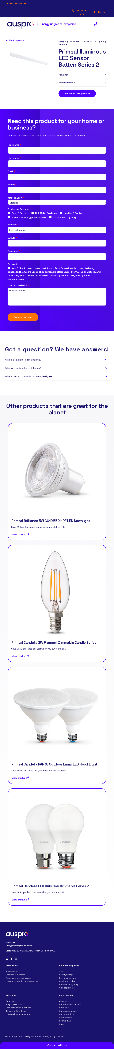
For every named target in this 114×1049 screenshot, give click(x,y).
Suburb (12, 237)
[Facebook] (99, 12)
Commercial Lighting (64, 217)
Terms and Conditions (16, 1011)
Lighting (62, 44)
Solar (61, 971)
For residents (12, 971)
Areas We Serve (66, 1017)
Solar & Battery (20, 213)
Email (11, 171)
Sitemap (60, 1036)
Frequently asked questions (18, 1007)
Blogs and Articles (14, 1004)
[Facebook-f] (12, 958)
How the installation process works (22, 981)
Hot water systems (67, 978)
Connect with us (23, 317)
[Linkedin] (94, 12)
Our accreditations (68, 1011)
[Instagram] (104, 12)
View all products (67, 988)
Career (62, 1024)
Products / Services (19, 209)
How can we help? (18, 285)
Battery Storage (66, 974)
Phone (12, 184)
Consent (13, 264)
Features (63, 74)
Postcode (14, 251)
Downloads (11, 1001)
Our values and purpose (69, 1004)
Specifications (66, 82)
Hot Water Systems (46, 213)
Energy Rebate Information (18, 1014)
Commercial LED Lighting (94, 41)
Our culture (64, 1007)
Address (13, 224)
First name (14, 144)
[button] (103, 24)
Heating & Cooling (73, 213)
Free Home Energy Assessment (29, 217)
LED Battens (75, 41)
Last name (14, 158)
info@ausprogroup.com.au (19, 945)
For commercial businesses (18, 978)
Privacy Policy (49, 1036)
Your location (16, 197)
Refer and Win (15, 3)
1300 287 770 (12, 942)
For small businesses (15, 974)
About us (63, 1001)
